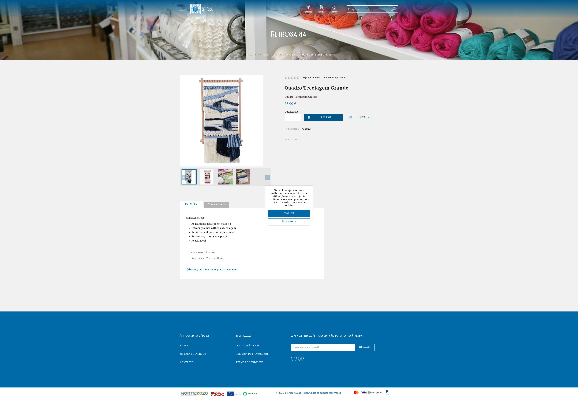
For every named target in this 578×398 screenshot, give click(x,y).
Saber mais (289, 221)
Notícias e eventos (193, 354)
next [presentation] (267, 177)
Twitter (301, 358)
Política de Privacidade (252, 354)
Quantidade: (292, 111)
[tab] (191, 204)
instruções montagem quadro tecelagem (213, 269)
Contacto (187, 362)
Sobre (184, 345)
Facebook (294, 358)
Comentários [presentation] (216, 204)
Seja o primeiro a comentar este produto (324, 77)
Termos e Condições (249, 362)
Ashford (306, 129)
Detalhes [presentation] (191, 204)
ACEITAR (289, 213)
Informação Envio (248, 345)
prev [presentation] (184, 177)
